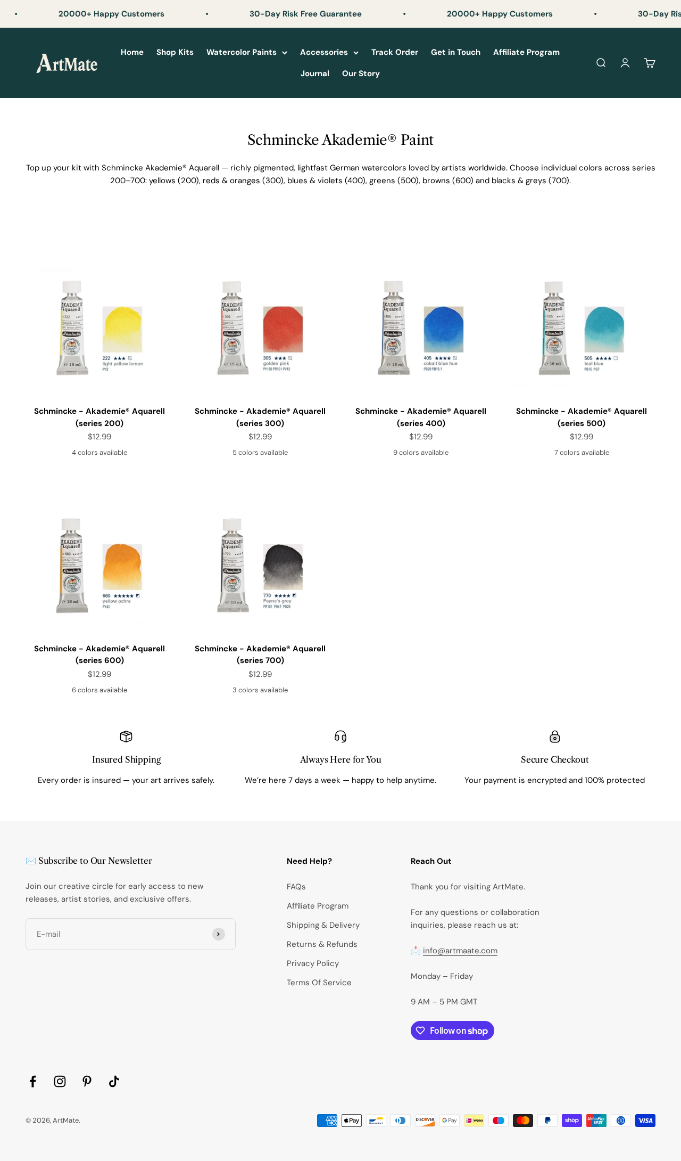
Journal (315, 73)
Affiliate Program (526, 52)
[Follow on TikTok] (114, 1081)
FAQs (296, 886)
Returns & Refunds (322, 944)
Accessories (324, 52)
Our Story (361, 73)
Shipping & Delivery (323, 925)
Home (132, 52)
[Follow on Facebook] (33, 1081)
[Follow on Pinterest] (87, 1081)
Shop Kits (175, 52)
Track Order (394, 52)
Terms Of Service (319, 982)
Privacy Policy (313, 963)
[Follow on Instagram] (60, 1081)
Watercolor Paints (241, 52)
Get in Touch (455, 52)
